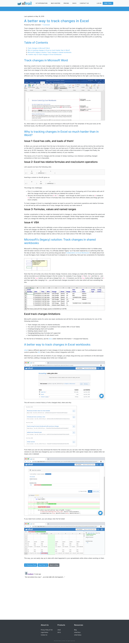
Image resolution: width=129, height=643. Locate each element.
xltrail (26, 350)
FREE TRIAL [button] (108, 3)
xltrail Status (77, 635)
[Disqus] (64, 593)
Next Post (42, 565)
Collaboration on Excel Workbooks (77, 253)
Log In (99, 3)
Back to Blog (54, 565)
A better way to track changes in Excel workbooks (44, 54)
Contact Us (44, 635)
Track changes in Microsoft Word (39, 48)
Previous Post (31, 565)
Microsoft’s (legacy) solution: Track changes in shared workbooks (49, 52)
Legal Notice (44, 632)
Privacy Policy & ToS (47, 630)
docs (50, 339)
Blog (75, 630)
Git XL (59, 632)
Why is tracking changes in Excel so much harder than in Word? (49, 50)
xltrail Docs (77, 632)
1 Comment (46, 25)
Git (39, 352)
